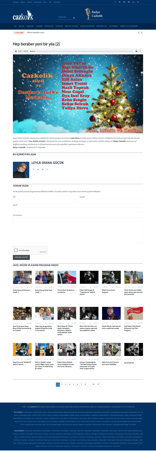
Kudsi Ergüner (64, 440)
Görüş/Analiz (39, 418)
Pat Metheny (49, 443)
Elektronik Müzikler (64, 415)
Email (15, 205)
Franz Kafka (21, 437)
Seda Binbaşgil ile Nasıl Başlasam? (93, 443)
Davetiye (50, 415)
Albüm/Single (88, 412)
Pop (48, 424)
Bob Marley (135, 431)
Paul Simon (57, 443)
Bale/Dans (117, 412)
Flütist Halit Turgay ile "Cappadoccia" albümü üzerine (87, 292)
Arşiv (112, 412)
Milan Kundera (111, 440)
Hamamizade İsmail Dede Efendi (53, 437)
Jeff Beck (104, 437)
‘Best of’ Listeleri (71, 26)
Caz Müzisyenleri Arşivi (25, 415)
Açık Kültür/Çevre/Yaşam (39, 412)
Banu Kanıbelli (105, 431)
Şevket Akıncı (123, 443)
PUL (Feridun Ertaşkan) (56, 424)
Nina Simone (135, 440)
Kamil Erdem (16, 440)
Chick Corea (52, 434)
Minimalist (134, 421)
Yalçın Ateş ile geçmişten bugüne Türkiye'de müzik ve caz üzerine (43, 328)
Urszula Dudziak (99, 446)
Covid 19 (44, 415)
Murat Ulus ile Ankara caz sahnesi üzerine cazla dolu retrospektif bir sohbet (88, 328)
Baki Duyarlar (96, 431)
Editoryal (55, 415)
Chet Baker (45, 434)
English (72, 415)
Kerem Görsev (56, 440)
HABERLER (30, 26)
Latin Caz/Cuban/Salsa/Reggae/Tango (121, 421)
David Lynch (60, 434)
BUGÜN (21, 26)
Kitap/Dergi (54, 421)
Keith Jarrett (31, 440)
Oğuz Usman (32, 443)
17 (98, 384)
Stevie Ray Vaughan (133, 443)
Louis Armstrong (81, 440)
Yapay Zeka (109, 424)
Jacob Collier (82, 437)
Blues (45, 2)
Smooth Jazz (88, 424)
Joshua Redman (137, 437)
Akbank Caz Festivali (68, 412)
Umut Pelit (91, 446)
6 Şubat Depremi (28, 412)
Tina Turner (51, 446)
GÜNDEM (39, 26)
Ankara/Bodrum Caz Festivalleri (101, 412)
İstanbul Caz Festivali (131, 418)
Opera (44, 424)
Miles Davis (119, 440)
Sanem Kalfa (80, 443)
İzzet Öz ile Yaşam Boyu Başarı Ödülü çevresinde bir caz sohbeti (22, 328)
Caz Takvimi (113, 26)
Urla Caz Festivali (96, 424)
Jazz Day (48, 421)
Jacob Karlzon (90, 437)
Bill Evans (121, 431)
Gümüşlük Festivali (54, 418)
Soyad (82, 197)
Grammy (46, 418)
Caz (139, 412)
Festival (77, 415)
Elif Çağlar (94, 434)
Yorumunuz (17, 215)
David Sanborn (67, 434)
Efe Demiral (88, 434)
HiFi (50, 2)
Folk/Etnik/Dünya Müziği (116, 415)
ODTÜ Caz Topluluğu (22, 443)
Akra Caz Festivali (79, 412)
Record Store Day (67, 424)
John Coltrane (120, 437)
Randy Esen (73, 443)
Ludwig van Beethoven (93, 440)
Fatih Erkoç (136, 434)
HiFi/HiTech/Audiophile (98, 418)
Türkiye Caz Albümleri (129, 26)
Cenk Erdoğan (29, 434)
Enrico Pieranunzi (119, 434)
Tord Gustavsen (76, 446)
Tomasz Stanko (59, 446)
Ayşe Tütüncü (88, 431)
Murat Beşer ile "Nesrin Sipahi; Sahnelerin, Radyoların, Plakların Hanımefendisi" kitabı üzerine (65, 330)
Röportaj (81, 424)
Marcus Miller (103, 440)
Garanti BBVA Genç (18, 418)
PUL (15, 26)
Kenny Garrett (47, 440)
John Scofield (128, 437)
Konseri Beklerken (86, 421)
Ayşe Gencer (81, 431)
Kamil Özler (24, 440)
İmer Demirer (74, 437)
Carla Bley (22, 434)
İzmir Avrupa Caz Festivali (30, 421)
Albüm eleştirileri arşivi (32, 33)
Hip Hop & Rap (109, 418)
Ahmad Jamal (28, 431)
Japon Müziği (41, 421)
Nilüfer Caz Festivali (36, 424)
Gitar (33, 418)
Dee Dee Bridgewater (78, 434)
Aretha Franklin (56, 431)
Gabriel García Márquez (37, 437)
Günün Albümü (64, 418)
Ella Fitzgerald (102, 434)
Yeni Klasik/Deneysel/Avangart (121, 424)
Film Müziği (94, 415)
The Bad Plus (44, 446)
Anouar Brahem (46, 431)
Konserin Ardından (96, 421)
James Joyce (98, 437)
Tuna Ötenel (84, 446)
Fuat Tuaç (27, 437)
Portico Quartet (65, 443)
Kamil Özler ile (129, 363)
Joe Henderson (112, 437)
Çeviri (39, 415)
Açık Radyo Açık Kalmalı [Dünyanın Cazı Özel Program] (132, 328)
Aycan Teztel (73, 431)
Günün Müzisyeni (73, 418)
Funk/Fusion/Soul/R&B (135, 415)
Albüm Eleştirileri (87, 26)
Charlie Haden (38, 434)
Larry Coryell (72, 440)
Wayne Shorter (108, 446)
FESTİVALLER (49, 26)
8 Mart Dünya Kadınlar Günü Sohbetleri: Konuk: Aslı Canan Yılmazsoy (65, 364)
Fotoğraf (126, 415)
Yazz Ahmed (116, 446)
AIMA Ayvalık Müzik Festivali (55, 412)
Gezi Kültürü (27, 418)
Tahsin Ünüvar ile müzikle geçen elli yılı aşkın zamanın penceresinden (133, 292)
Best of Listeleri (125, 412)
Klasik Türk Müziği (70, 421)
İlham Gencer (66, 437)
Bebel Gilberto (114, 431)
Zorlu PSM (132, 424)
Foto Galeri (56, 2)
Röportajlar (102, 26)
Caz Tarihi (34, 415)
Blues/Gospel (133, 412)
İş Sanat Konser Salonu (119, 418)
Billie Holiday (127, 431)
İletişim (29, 2)
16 (93, 384)
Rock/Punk (75, 424)
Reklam (23, 2)
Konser (78, 421)
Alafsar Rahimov (37, 431)
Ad (14, 197)
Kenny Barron (39, 440)
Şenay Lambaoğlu (114, 443)
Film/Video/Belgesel (103, 415)
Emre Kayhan (110, 434)
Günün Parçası (83, 418)
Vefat (103, 424)
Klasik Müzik (37, 2)
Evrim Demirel (128, 434)
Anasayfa (15, 2)
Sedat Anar (105, 443)
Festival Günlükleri (85, 415)
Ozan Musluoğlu (41, 443)
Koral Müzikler (106, 421)
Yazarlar (59, 26)
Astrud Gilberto (65, 431)
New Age (27, 424)
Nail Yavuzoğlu (127, 440)
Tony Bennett (67, 446)
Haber (89, 418)
